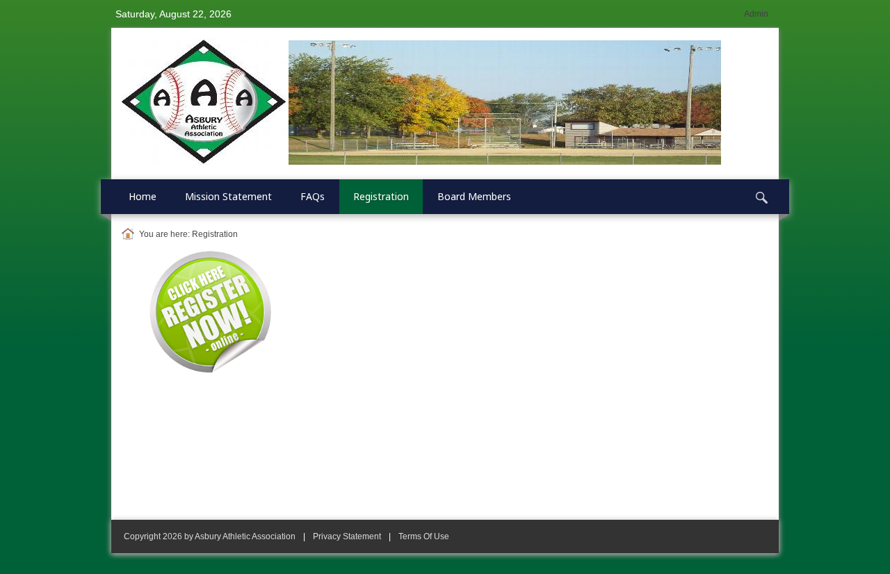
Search (761, 198)
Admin (756, 14)
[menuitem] (143, 196)
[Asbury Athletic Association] (421, 103)
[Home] (130, 234)
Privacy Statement (347, 536)
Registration (215, 234)
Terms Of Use (423, 536)
